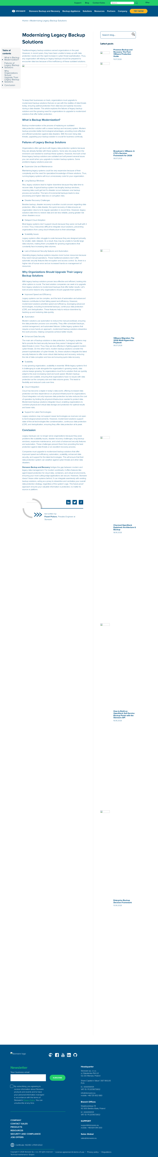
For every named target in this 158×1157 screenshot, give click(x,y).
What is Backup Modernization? (11, 58)
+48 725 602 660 (95, 1095)
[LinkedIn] (69, 1055)
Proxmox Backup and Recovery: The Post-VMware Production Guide (122, 53)
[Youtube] (63, 1055)
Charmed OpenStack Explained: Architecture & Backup (124, 527)
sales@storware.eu (89, 1138)
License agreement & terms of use (69, 1152)
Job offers (17, 1137)
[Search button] (136, 3)
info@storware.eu (88, 1093)
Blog (87, 3)
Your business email (20, 1072)
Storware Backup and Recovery (36, 467)
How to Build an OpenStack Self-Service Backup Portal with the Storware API (124, 714)
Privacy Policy (29, 1100)
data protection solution (32, 128)
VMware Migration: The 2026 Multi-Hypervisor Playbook (123, 340)
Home (25, 20)
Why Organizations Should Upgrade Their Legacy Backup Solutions (11, 76)
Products (16, 1127)
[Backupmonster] (51, 1055)
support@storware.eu (90, 1125)
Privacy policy (93, 1152)
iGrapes (31, 1154)
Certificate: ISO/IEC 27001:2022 (29, 1145)
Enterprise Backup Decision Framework (122, 901)
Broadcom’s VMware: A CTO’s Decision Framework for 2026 (124, 153)
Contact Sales (99, 3)
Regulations (106, 1152)
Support (77, 3)
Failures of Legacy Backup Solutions (11, 65)
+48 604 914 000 (95, 1127)
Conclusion (9, 85)
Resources (16, 1130)
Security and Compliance (25, 1134)
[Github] (75, 1055)
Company (15, 1120)
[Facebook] (57, 1055)
